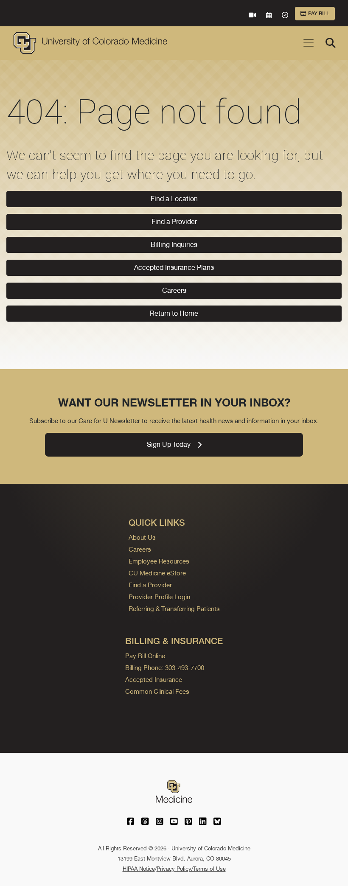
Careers (174, 290)
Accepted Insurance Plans (174, 268)
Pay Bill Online (145, 655)
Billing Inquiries (174, 245)
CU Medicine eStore (157, 573)
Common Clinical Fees (157, 691)
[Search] (330, 43)
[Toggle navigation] (308, 43)
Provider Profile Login (159, 596)
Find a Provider (174, 222)
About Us (142, 537)
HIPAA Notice (139, 869)
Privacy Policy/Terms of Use (191, 869)
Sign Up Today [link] (169, 444)
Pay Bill (318, 14)
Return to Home (174, 313)
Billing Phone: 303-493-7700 (164, 667)
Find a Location (174, 199)
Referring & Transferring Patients (174, 608)
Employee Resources (159, 561)
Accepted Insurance (153, 679)
